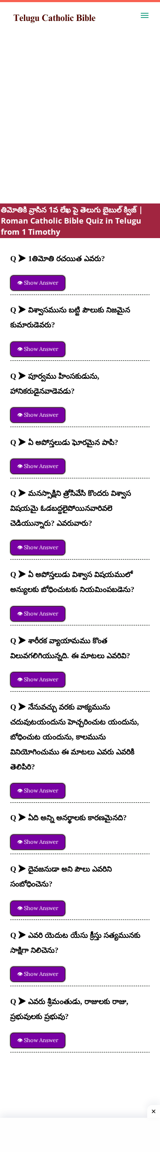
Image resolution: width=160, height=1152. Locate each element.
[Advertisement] (80, 123)
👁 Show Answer (37, 282)
